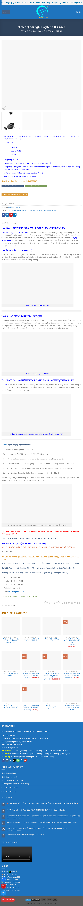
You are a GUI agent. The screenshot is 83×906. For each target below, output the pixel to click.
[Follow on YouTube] (25, 760)
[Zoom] (4, 108)
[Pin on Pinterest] (11, 215)
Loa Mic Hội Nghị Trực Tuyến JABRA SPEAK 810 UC (72, 641)
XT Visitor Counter (14, 890)
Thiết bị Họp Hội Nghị (53, 31)
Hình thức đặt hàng (9, 773)
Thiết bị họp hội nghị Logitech (26, 210)
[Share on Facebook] (3, 215)
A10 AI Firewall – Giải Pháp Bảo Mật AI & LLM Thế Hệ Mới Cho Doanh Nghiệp (36, 810)
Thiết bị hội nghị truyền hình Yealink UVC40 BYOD (72, 707)
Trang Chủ (25, 31)
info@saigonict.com (16, 592)
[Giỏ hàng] (80, 12)
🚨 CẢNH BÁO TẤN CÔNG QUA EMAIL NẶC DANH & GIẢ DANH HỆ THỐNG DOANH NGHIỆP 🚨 (42, 803)
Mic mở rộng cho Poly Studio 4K (10, 674)
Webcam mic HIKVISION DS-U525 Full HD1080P (31, 674)
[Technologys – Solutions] (41, 12)
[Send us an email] (14, 760)
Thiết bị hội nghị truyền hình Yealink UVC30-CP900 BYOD (11, 641)
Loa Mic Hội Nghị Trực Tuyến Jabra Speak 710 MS (51, 675)
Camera (4, 445)
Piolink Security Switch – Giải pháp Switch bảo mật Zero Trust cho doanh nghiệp (37, 828)
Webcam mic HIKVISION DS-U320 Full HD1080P (72, 674)
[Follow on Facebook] (3, 760)
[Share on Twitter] (7, 215)
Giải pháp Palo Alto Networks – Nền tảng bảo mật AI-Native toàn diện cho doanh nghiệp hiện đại (43, 816)
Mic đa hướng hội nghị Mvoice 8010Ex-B (31, 640)
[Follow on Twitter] (10, 760)
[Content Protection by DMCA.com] (32, 900)
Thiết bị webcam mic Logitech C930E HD (11, 707)
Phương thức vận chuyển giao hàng (15, 784)
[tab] (4, 223)
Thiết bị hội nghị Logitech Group (51, 707)
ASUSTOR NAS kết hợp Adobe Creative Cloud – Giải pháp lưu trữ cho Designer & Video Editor (42, 822)
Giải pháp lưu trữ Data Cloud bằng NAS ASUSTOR (25, 835)
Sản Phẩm (37, 31)
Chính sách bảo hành (10, 787)
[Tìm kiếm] (77, 12)
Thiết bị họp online (41, 210)
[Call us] (18, 760)
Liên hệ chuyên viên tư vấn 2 (36, 186)
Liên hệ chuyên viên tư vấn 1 (13, 186)
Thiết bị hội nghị (11, 210)
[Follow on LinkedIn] (21, 760)
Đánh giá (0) (11, 223)
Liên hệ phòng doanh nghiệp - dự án (15, 194)
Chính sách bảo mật (9, 791)
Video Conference (52, 210)
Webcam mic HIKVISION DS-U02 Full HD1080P (31, 707)
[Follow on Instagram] (7, 760)
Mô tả (4, 223)
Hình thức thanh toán (10, 777)
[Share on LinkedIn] (14, 215)
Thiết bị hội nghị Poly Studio (52, 640)
